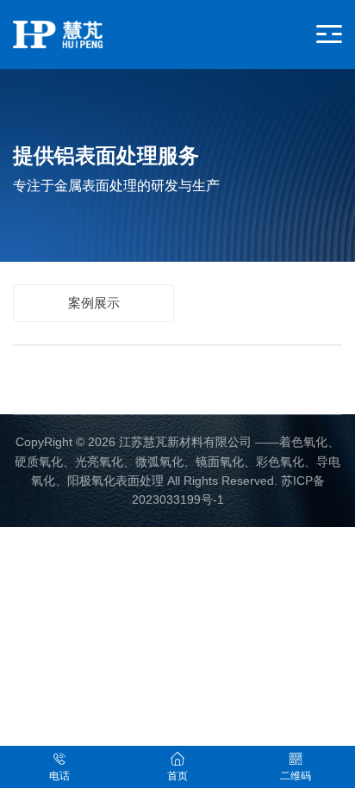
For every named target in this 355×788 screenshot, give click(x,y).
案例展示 (94, 302)
